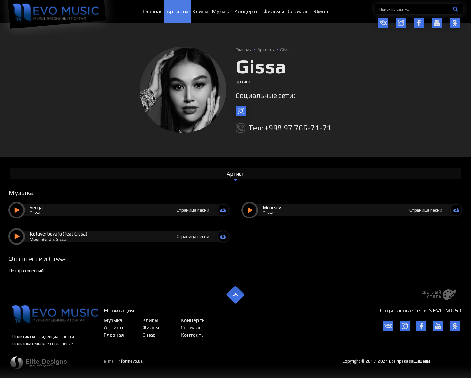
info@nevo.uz (130, 361)
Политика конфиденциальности (43, 336)
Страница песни (193, 210)
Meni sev (272, 207)
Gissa (35, 212)
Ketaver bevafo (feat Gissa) (58, 234)
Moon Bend (40, 239)
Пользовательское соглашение (42, 344)
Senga (36, 207)
